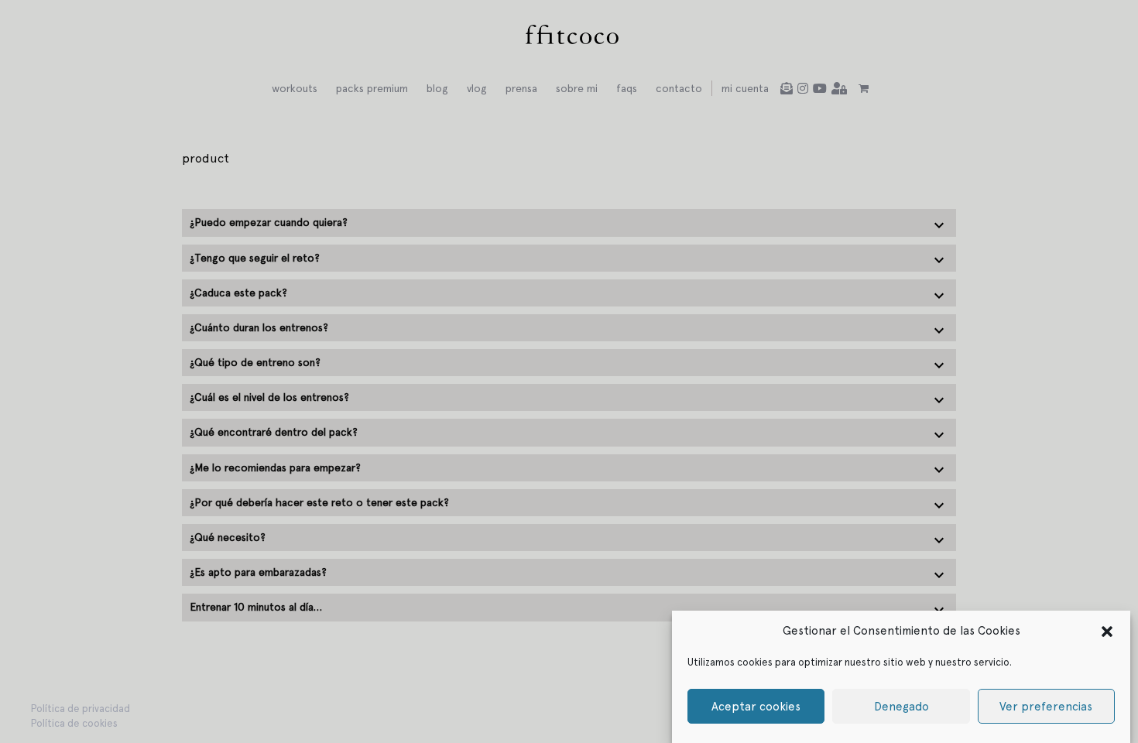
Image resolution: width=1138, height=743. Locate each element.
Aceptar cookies (755, 707)
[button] (1107, 631)
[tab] (569, 222)
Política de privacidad (80, 708)
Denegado (901, 707)
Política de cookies (74, 723)
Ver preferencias (1045, 707)
